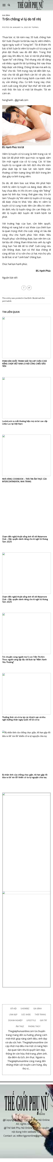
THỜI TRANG (40, 1014)
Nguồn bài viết (10, 277)
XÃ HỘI (13, 1008)
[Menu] (4, 5)
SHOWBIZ (25, 1008)
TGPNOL (35, 27)
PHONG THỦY (34, 1026)
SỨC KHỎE (26, 1014)
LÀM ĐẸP (13, 1014)
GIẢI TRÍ (43, 1020)
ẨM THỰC (20, 1026)
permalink (6, 301)
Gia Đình (6, 15)
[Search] (9, 5)
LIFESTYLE (31, 1020)
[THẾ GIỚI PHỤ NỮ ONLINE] (30, 5)
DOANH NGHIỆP (15, 1020)
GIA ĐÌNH (37, 1008)
